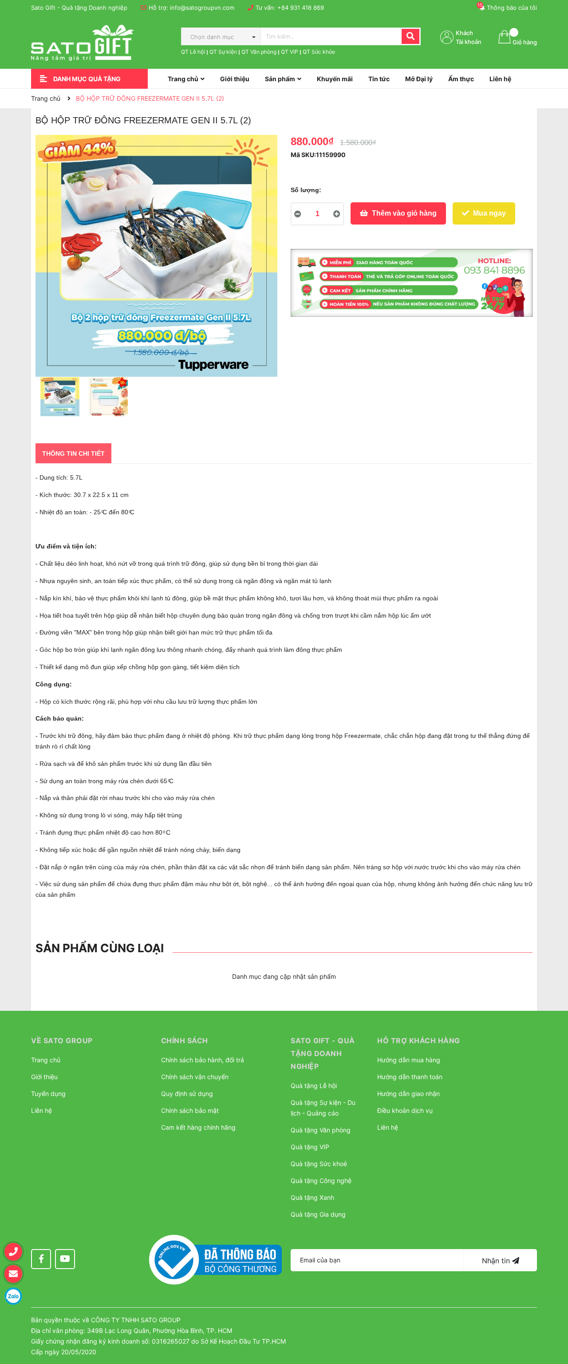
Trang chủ (45, 1060)
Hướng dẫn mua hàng (408, 1060)
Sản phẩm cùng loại (100, 948)
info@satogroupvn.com (202, 7)
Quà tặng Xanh (312, 1197)
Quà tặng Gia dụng (318, 1214)
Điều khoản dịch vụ (405, 1110)
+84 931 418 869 (300, 7)
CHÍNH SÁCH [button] (184, 1040)
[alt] (411, 283)
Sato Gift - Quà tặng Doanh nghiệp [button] (323, 1053)
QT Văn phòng (258, 51)
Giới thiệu (44, 1076)
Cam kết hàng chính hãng (198, 1127)
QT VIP (289, 51)
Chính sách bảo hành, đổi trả (202, 1060)
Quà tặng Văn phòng (321, 1130)
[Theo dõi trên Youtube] (65, 1259)
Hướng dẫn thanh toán (409, 1076)
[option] (60, 399)
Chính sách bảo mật (190, 1110)
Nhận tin (497, 1260)
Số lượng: (306, 189)
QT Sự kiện (223, 51)
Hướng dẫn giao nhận (408, 1093)
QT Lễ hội (193, 51)
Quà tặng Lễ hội (314, 1085)
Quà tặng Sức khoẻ (319, 1163)
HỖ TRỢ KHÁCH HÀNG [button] (418, 1040)
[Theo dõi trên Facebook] (41, 1259)
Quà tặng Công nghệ (321, 1180)
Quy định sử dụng (187, 1093)
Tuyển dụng (48, 1093)
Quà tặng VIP (310, 1147)
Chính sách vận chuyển (195, 1076)
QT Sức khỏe (319, 51)
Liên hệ (41, 1110)
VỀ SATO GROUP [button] (62, 1040)
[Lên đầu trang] (552, 1313)
